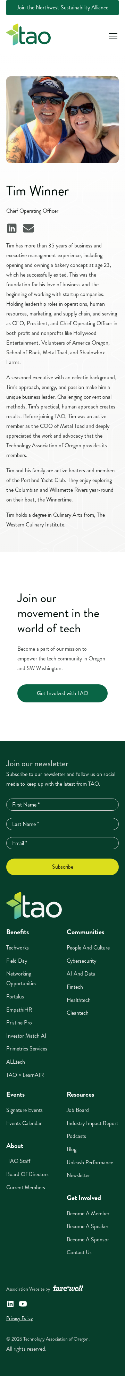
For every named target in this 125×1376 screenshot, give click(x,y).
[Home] (34, 905)
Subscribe (62, 867)
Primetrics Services (26, 1049)
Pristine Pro (19, 1023)
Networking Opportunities (21, 978)
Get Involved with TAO (62, 693)
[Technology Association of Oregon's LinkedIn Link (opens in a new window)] (10, 1304)
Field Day (16, 961)
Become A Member (88, 1213)
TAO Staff (18, 1161)
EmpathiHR (19, 1010)
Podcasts (76, 1136)
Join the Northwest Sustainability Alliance (62, 7)
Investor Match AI (26, 1036)
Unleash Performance (90, 1162)
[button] (112, 36)
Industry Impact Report (92, 1123)
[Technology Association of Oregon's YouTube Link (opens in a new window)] (23, 1304)
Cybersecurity (81, 961)
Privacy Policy (19, 1318)
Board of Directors (27, 1174)
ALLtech (15, 1062)
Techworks (17, 948)
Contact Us (79, 1252)
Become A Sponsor (88, 1239)
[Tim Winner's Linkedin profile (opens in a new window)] (11, 228)
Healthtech (79, 1000)
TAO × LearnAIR (25, 1075)
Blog (71, 1149)
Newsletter (78, 1175)
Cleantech (78, 1013)
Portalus (15, 997)
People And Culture (88, 948)
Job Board (78, 1110)
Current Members (25, 1187)
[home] (28, 36)
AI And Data (81, 974)
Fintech (75, 987)
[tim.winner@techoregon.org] (28, 228)
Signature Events (24, 1110)
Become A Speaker (87, 1226)
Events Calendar (24, 1123)
